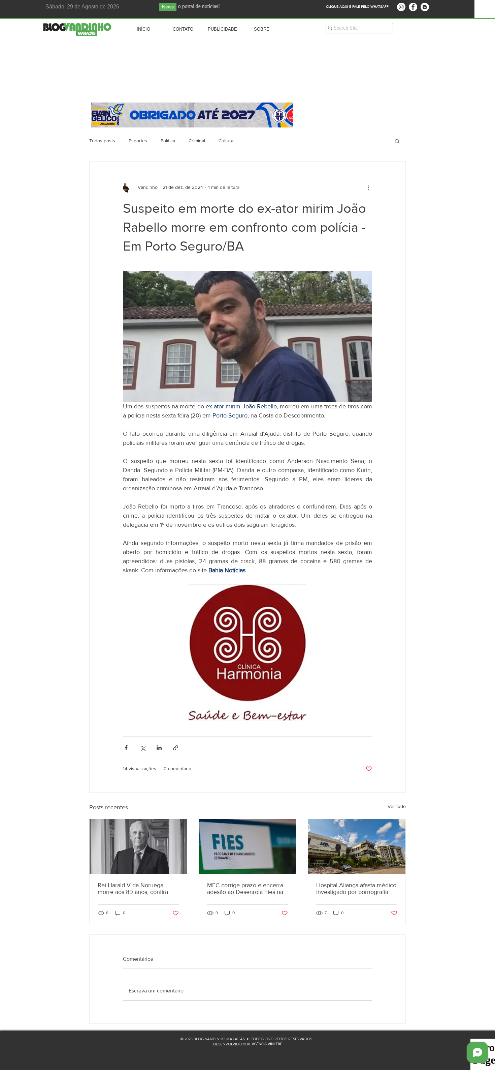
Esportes (138, 140)
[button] (397, 141)
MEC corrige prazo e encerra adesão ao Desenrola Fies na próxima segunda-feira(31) (245, 888)
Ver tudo (397, 806)
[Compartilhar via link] (175, 748)
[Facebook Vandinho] (413, 7)
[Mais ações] (368, 187)
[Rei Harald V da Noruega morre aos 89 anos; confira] (138, 846)
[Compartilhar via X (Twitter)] (142, 748)
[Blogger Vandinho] (425, 7)
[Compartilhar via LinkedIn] (159, 748)
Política (168, 140)
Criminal (197, 140)
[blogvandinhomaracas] (401, 7)
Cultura (226, 140)
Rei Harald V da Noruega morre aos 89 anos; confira (133, 888)
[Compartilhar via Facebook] (126, 748)
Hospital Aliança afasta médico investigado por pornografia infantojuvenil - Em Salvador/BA (356, 888)
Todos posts (102, 140)
